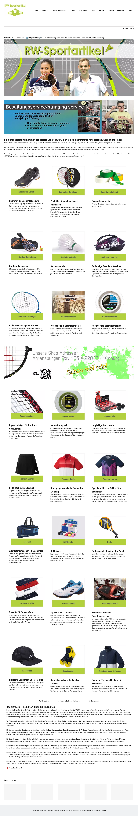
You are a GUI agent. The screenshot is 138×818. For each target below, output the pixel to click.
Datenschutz (96, 810)
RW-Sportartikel (44, 701)
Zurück (125, 28)
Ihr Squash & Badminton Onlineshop (69, 701)
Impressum (87, 810)
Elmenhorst (36, 156)
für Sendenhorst (94, 701)
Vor (131, 28)
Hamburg (84, 712)
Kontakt (104, 810)
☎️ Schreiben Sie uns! (14, 768)
